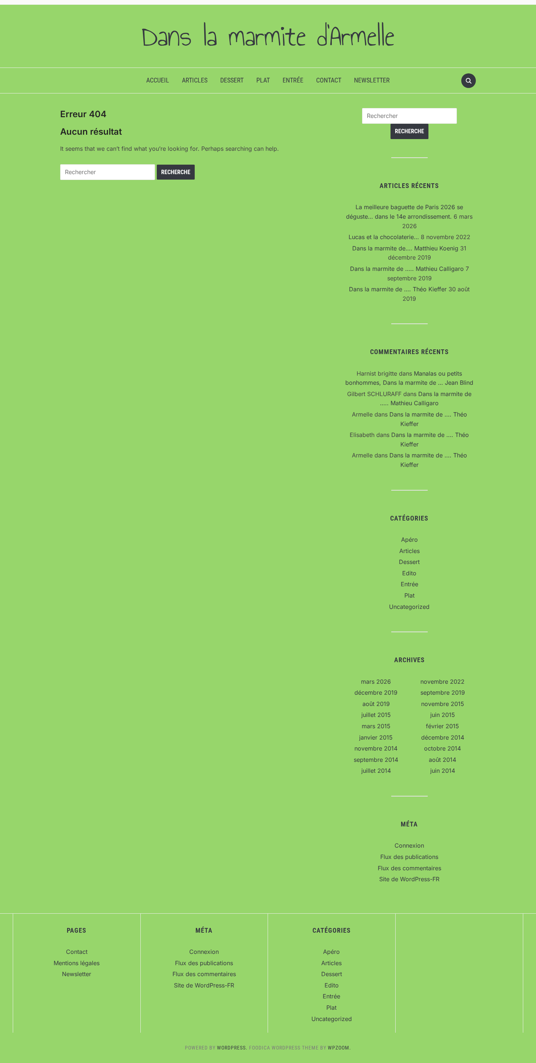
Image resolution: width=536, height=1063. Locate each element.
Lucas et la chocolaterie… (384, 237)
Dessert (232, 80)
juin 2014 (442, 770)
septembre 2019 (442, 692)
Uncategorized (409, 606)
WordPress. (232, 1048)
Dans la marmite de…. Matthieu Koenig (405, 248)
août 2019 (376, 703)
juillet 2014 (376, 770)
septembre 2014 (376, 759)
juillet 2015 (376, 714)
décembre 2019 (375, 692)
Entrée (293, 80)
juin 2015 (442, 714)
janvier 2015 (376, 737)
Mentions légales (77, 963)
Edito (409, 573)
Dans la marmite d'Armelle (268, 36)
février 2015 (442, 726)
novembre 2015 (442, 703)
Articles (194, 80)
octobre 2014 (442, 748)
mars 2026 (376, 681)
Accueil (157, 80)
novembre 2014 (375, 748)
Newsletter (372, 80)
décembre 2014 (442, 737)
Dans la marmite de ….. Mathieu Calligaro (407, 268)
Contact (328, 80)
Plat (263, 80)
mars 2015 (376, 726)
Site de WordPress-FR (409, 879)
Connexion (409, 845)
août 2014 (442, 759)
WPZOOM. (339, 1048)
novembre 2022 (442, 681)
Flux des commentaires (409, 868)
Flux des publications (409, 856)
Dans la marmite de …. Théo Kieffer (398, 289)
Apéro (409, 539)
